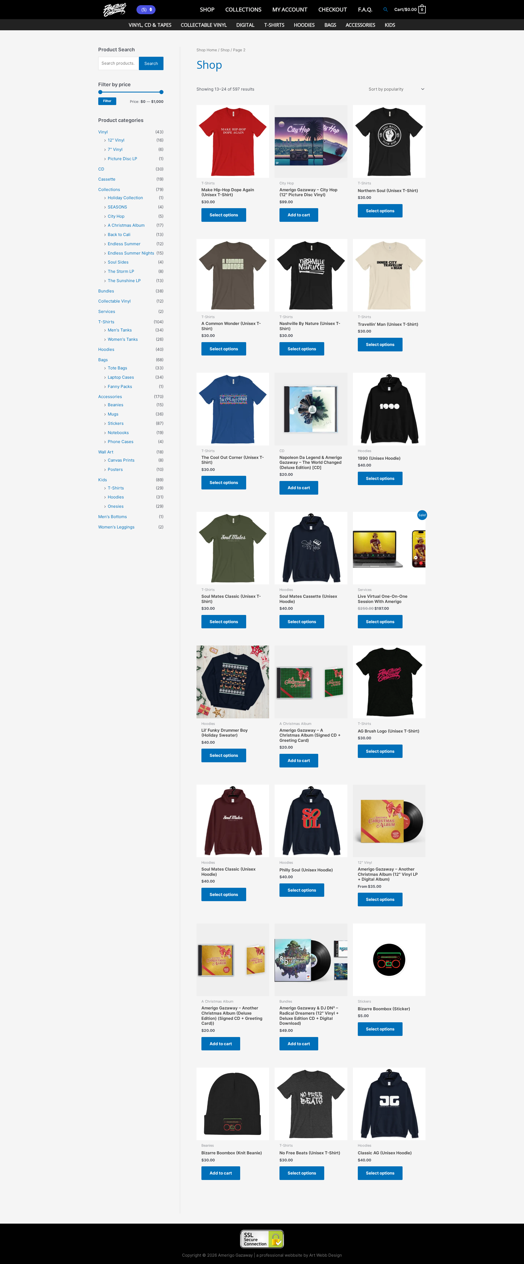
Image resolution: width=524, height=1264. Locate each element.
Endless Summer (124, 243)
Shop (225, 50)
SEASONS (117, 207)
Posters (115, 469)
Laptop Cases (121, 377)
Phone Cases (120, 441)
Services (106, 311)
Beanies (115, 404)
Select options (224, 214)
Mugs (113, 414)
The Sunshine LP (124, 280)
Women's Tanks (123, 339)
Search (151, 63)
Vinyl (103, 132)
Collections (109, 189)
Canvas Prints (121, 460)
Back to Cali (119, 234)
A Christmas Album (126, 225)
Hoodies (106, 349)
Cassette (106, 179)
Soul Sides (118, 262)
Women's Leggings (116, 527)
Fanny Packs (120, 386)
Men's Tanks (120, 330)
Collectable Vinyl (114, 301)
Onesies (116, 506)
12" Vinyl (116, 140)
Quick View (233, 172)
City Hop (116, 216)
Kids (102, 479)
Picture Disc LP (122, 158)
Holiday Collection (125, 197)
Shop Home (206, 50)
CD (101, 169)
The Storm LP (121, 271)
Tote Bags (117, 367)
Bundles (106, 291)
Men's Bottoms (112, 516)
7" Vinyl (115, 149)
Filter (107, 101)
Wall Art (105, 452)
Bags (103, 359)
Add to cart (299, 214)
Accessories (110, 396)
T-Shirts (106, 321)
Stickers (116, 423)
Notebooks (118, 432)
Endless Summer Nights (131, 253)
